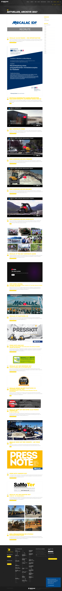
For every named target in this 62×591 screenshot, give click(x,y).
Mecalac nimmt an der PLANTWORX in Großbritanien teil (22, 388)
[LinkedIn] (50, 551)
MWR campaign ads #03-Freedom (20, 159)
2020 (45, 34)
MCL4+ (16, 574)
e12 (15, 569)
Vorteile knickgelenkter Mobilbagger (40, 551)
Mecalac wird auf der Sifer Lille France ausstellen (24, 410)
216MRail (30, 581)
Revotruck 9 (24, 579)
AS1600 (23, 551)
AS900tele (16, 582)
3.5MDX (23, 573)
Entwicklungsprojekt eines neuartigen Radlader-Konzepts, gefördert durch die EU (25, 98)
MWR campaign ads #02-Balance (20, 189)
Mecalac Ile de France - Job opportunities (24, 38)
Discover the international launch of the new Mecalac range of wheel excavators (25, 286)
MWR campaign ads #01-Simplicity (21, 219)
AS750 (16, 580)
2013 (45, 45)
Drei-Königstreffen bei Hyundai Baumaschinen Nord (21, 534)
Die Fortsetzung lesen (13, 42)
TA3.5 (22, 567)
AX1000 (23, 557)
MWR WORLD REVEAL (16, 284)
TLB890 (29, 557)
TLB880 (29, 556)
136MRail (30, 579)
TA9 (22, 570)
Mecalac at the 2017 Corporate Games (22, 254)
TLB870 (29, 555)
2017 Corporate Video (17, 129)
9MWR (16, 557)
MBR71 (29, 561)
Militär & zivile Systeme (31, 575)
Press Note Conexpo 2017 (18, 473)
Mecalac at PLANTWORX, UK (18, 316)
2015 (45, 42)
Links (10, 103)
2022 (45, 31)
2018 (45, 37)
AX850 (22, 556)
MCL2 (15, 572)
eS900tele (23, 553)
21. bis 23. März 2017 (14, 412)
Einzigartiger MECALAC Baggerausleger (40, 553)
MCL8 (15, 577)
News (45, 18)
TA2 (22, 565)
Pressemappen (47, 20)
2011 (45, 48)
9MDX (22, 575)
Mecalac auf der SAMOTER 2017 (20, 494)
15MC (15, 566)
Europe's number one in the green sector (20, 367)
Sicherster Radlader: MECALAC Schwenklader (41, 550)
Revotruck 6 (24, 578)
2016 (45, 40)
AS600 (16, 579)
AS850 (16, 581)
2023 (45, 29)
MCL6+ (16, 576)
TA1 (22, 564)
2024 (45, 28)
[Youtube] (51, 551)
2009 (45, 51)
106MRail (30, 578)
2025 (45, 26)
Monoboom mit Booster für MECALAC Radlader (41, 552)
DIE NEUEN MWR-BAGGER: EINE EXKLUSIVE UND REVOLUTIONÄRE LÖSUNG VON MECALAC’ (24, 347)
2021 (45, 32)
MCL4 (15, 573)
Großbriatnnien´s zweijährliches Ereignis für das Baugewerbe (23, 391)
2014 (45, 43)
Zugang (9, 556)
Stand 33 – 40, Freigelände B (16, 495)
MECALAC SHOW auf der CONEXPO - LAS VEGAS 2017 (24, 442)
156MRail (30, 580)
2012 (45, 46)
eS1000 (23, 552)
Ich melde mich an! (53, 558)
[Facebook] (48, 551)
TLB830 (29, 552)
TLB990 (29, 558)
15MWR (16, 559)
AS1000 (23, 550)
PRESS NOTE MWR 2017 (16, 345)
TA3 (22, 566)
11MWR (16, 558)
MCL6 (15, 575)
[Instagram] (52, 551)
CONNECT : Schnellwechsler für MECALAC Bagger (41, 554)
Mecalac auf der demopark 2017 (20, 366)
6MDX (22, 574)
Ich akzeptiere (51, 585)
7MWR (16, 556)
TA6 (22, 569)
